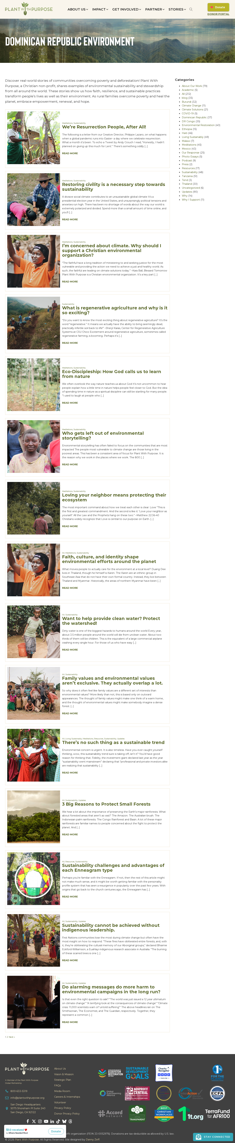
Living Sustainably (73, 739)
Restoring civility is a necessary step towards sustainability (113, 187)
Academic (188, 90)
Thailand (187, 183)
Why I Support (191, 199)
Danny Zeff (92, 1139)
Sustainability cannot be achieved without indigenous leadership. (110, 928)
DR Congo (188, 121)
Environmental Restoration (198, 125)
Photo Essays (190, 156)
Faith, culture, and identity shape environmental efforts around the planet (109, 559)
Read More (70, 153)
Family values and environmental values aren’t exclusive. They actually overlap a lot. (112, 681)
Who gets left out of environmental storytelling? (103, 436)
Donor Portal (218, 14)
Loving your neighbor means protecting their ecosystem (114, 497)
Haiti (184, 133)
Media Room (62, 1091)
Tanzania (187, 176)
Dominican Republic (194, 117)
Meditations (67, 123)
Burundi (186, 101)
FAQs (57, 1085)
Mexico (186, 148)
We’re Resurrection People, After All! (104, 126)
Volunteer (60, 1102)
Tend (185, 180)
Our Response (190, 152)
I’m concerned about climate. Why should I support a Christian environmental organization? (111, 250)
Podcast (187, 160)
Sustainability (79, 123)
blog (185, 97)
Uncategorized (191, 187)
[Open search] (191, 9)
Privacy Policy (62, 1108)
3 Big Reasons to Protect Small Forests (106, 804)
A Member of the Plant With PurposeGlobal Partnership (21, 1081)
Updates (121, 739)
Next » (12, 1037)
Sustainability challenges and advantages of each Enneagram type (113, 868)
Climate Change (191, 105)
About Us (60, 1068)
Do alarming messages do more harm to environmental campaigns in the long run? (111, 989)
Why (185, 195)
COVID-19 (188, 113)
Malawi (186, 141)
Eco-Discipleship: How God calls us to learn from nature (111, 374)
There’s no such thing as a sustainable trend (113, 742)
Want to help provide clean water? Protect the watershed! (111, 621)
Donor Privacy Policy (67, 1113)
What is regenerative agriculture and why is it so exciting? (114, 310)
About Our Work (192, 86)
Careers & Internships (67, 1096)
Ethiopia (187, 129)
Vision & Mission (64, 1074)
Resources (98, 739)
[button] (78, 9)
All (63, 553)
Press (185, 164)
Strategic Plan (62, 1079)
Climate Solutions (192, 109)
